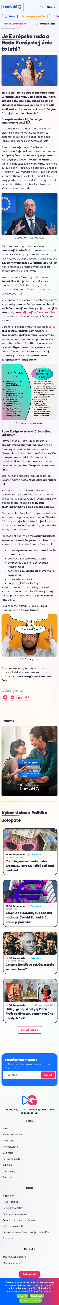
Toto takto (8, 1177)
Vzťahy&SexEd (10, 1146)
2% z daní (8, 1238)
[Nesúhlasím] (54, 1291)
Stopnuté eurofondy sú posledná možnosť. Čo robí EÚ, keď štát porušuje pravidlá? (29, 917)
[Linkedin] (19, 697)
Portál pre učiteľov (13, 1207)
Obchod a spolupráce (14, 1256)
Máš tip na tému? (12, 1263)
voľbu (52, 327)
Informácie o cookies (14, 1226)
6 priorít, (16, 544)
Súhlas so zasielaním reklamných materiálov (26, 1232)
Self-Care (8, 1152)
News (5, 1128)
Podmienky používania (15, 1214)
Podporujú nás (10, 1201)
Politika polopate (11, 1158)
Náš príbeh (8, 1195)
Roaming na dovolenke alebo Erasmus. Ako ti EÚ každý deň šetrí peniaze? (30, 865)
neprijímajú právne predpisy (36, 312)
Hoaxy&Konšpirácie (13, 1134)
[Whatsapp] (27, 697)
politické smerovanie (41, 151)
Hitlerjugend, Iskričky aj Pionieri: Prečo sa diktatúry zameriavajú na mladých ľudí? (29, 1013)
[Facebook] (5, 697)
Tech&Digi (8, 1140)
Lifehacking (9, 1171)
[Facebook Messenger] (12, 697)
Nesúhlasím (37, 1296)
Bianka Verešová (11, 28)
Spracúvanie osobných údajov (19, 1220)
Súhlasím (22, 1296)
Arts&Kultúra (9, 1165)
